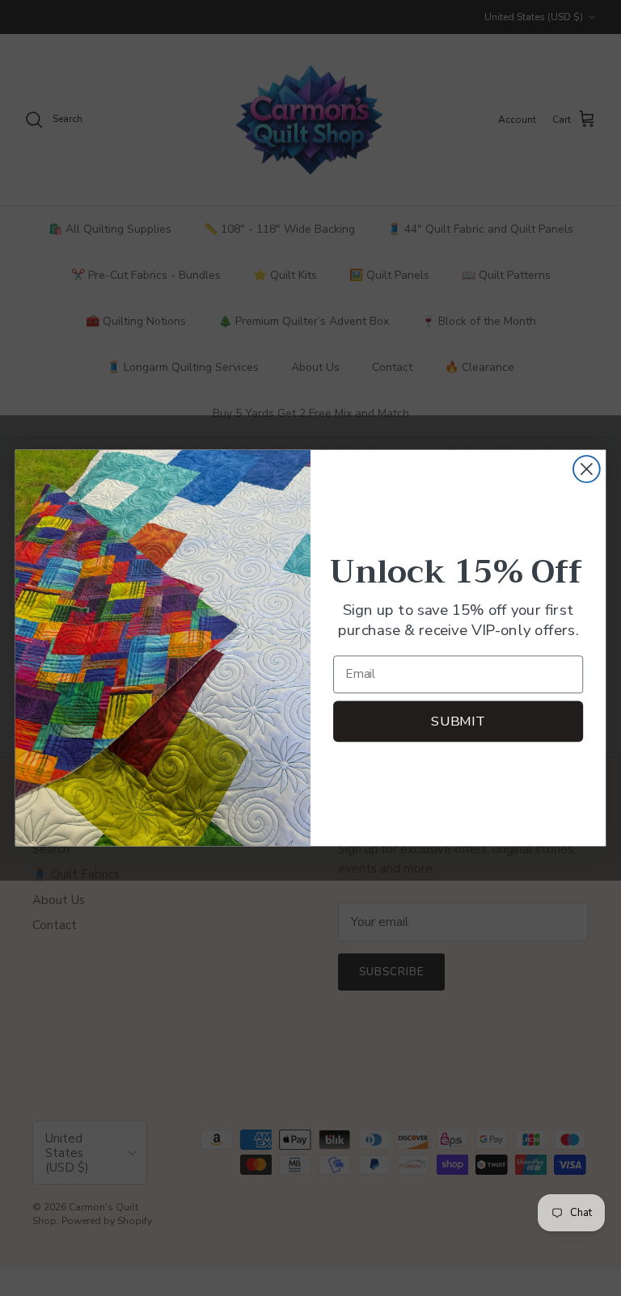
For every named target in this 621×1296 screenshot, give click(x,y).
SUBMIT (457, 721)
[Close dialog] (586, 469)
